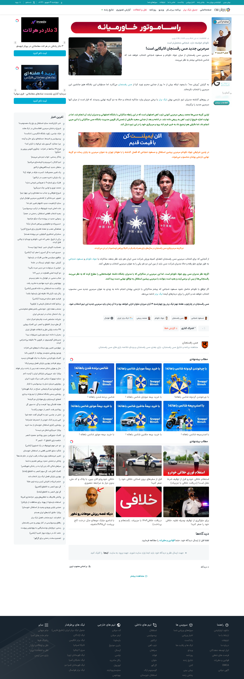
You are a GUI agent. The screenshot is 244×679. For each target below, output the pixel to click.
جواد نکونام (91, 259)
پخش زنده (200, 2)
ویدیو (161, 10)
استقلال (153, 630)
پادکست (181, 2)
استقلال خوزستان (148, 675)
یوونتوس (116, 675)
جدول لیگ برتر (190, 10)
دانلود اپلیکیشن (221, 630)
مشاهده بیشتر (137, 576)
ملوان (154, 660)
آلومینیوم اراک (150, 670)
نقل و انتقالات (140, 10)
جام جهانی (43, 630)
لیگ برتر (163, 99)
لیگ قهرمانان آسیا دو (74, 665)
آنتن (191, 665)
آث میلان (116, 630)
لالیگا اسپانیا (78, 645)
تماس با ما (171, 2)
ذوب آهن (152, 645)
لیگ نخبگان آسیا (76, 660)
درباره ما (225, 645)
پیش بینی (226, 2)
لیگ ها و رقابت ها (184, 645)
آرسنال (118, 650)
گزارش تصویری (123, 10)
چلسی (118, 655)
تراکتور (154, 640)
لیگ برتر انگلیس (76, 640)
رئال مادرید (115, 660)
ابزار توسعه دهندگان (219, 650)
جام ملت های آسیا (39, 635)
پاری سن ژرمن (41, 655)
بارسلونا (117, 640)
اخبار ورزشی (190, 2)
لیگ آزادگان (78, 635)
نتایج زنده (109, 10)
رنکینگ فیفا (43, 640)
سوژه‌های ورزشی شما (183, 630)
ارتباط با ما (224, 635)
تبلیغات (162, 2)
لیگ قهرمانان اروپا (75, 655)
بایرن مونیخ (115, 645)
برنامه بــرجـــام (173, 10)
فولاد (154, 655)
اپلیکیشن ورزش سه (214, 2)
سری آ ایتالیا (78, 650)
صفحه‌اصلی (205, 10)
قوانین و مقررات (167, 540)
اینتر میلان (116, 635)
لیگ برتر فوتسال (76, 670)
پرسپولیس (152, 635)
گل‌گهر (154, 665)
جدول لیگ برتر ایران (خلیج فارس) (68, 630)
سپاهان (153, 650)
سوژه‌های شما (152, 2)
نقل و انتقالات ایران (39, 650)
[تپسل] (80, 134)
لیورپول (117, 665)
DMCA (225, 665)
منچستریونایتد (114, 670)
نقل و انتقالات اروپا (39, 645)
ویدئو (190, 650)
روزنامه (152, 10)
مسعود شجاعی (76, 259)
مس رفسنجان (125, 84)
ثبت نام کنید (40, 53)
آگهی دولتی (223, 670)
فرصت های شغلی (220, 655)
